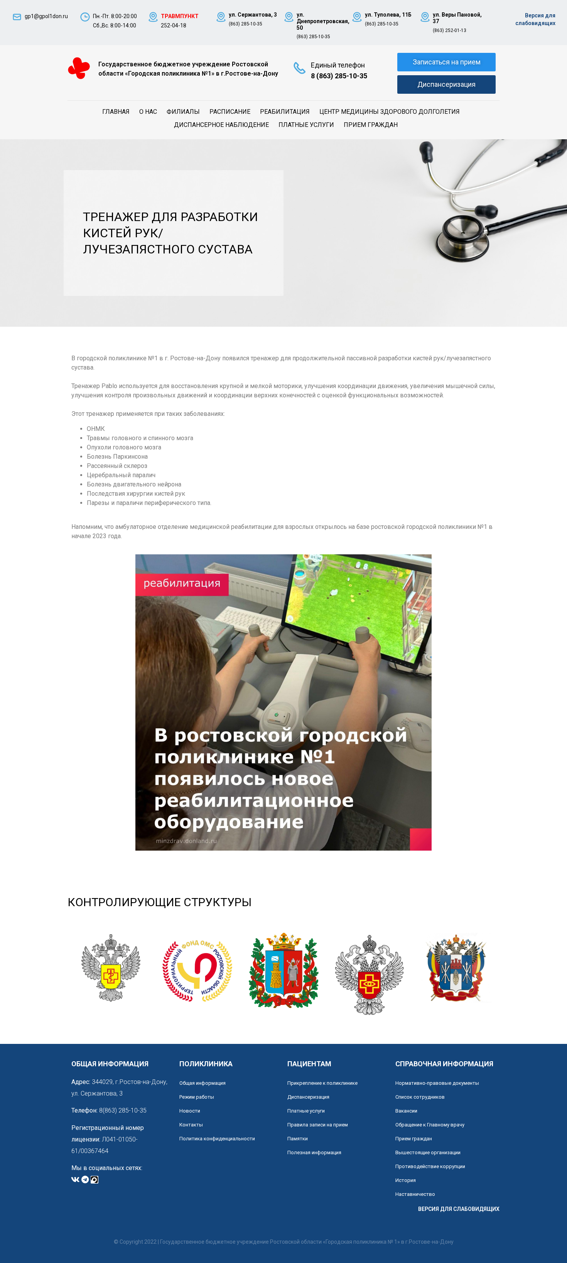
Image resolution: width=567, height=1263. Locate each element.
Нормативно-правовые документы (437, 1083)
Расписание (229, 111)
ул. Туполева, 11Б (388, 15)
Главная (116, 111)
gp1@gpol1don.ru (46, 16)
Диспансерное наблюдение (221, 124)
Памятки (297, 1138)
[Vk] (75, 1180)
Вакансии (406, 1111)
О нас (148, 111)
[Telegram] (85, 1180)
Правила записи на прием (317, 1125)
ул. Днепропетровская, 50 (323, 21)
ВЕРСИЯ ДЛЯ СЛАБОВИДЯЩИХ (459, 1209)
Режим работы (196, 1097)
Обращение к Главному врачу (429, 1125)
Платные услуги (306, 124)
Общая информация (202, 1083)
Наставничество (415, 1194)
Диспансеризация (308, 1097)
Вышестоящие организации (428, 1152)
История (405, 1180)
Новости (189, 1111)
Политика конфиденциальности (217, 1138)
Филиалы (183, 111)
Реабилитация (285, 111)
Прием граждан (371, 124)
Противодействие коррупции (430, 1166)
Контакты (191, 1125)
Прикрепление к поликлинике (322, 1083)
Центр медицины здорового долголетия (389, 111)
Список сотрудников (420, 1097)
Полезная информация (314, 1152)
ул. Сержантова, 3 (253, 15)
